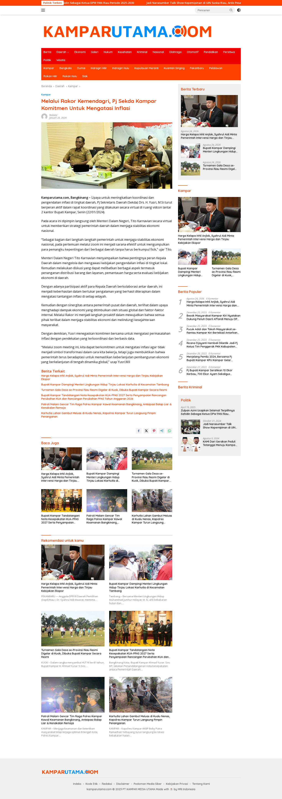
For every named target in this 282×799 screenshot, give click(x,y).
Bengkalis (65, 68)
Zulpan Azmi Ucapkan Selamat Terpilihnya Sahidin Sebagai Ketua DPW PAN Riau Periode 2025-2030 (208, 412)
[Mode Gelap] (239, 10)
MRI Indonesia (186, 789)
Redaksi (53, 115)
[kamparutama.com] (127, 31)
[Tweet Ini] (146, 431)
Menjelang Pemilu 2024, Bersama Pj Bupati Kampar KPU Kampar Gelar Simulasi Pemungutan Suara (209, 358)
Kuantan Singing (174, 68)
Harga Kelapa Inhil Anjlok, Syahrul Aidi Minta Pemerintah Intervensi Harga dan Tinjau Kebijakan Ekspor (102, 377)
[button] (231, 10)
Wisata (60, 60)
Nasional (158, 52)
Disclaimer (122, 784)
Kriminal (142, 52)
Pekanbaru (197, 68)
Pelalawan (215, 68)
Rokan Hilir (50, 76)
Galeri (94, 52)
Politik (47, 60)
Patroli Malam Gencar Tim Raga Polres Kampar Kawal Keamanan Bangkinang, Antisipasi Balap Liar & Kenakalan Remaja (106, 406)
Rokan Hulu (70, 76)
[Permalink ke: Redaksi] (44, 116)
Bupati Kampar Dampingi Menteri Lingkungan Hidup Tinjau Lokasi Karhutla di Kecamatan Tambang (105, 384)
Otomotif (193, 52)
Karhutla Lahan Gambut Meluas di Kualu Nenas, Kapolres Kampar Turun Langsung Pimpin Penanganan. (98, 414)
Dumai (81, 68)
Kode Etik (92, 784)
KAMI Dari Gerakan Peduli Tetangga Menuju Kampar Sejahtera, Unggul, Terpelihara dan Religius (219, 443)
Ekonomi (80, 52)
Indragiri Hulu (120, 68)
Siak (85, 76)
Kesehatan (125, 52)
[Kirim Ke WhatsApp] (169, 431)
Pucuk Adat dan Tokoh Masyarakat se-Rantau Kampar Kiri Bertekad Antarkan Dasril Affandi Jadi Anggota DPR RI (212, 331)
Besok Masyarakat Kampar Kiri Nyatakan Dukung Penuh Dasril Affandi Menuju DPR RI (213, 317)
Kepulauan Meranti (146, 68)
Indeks (77, 784)
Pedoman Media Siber (148, 784)
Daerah (61, 52)
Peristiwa (229, 52)
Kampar (49, 68)
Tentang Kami (201, 784)
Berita (47, 52)
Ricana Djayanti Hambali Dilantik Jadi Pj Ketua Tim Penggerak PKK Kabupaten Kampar (212, 344)
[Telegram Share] (162, 431)
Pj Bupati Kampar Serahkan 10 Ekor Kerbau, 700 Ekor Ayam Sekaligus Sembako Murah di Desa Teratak (210, 372)
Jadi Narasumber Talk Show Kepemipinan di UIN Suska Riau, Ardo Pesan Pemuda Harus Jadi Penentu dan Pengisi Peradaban (191, 3)
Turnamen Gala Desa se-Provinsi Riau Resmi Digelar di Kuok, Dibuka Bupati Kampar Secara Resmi (104, 390)
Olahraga (175, 52)
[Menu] (43, 10)
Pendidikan (211, 52)
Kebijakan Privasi (177, 784)
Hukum (108, 52)
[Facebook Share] (139, 431)
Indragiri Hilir (99, 68)
